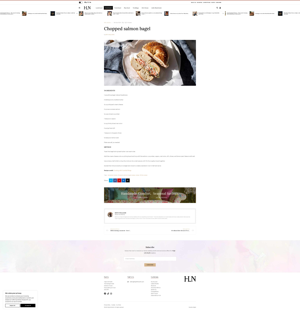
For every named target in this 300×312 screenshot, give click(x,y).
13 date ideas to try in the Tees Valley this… (150, 13)
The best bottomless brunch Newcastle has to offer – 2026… (95, 13)
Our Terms (118, 305)
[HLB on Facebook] (105, 293)
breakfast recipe (112, 175)
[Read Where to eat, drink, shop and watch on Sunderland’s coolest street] (52, 13)
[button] (81, 8)
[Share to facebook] (115, 180)
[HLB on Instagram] (111, 293)
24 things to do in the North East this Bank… (236, 13)
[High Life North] (190, 279)
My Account (154, 281)
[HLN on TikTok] (87, 2)
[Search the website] (217, 7)
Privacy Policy (107, 305)
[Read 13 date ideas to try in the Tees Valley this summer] (138, 13)
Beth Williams (110, 34)
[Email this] (128, 180)
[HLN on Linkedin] (90, 2)
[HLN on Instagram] (88, 2)
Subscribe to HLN (156, 295)
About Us (193, 2)
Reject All (12, 305)
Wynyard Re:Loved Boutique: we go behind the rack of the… (180, 13)
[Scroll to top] (296, 308)
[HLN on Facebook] (85, 2)
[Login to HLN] (220, 7)
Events (213, 2)
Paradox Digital (192, 307)
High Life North (111, 307)
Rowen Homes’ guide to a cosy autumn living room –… (123, 13)
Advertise (199, 2)
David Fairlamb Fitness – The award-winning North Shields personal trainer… (208, 13)
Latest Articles (155, 283)
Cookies (113, 305)
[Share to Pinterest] (119, 180)
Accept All (28, 305)
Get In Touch (154, 293)
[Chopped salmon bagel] (87, 8)
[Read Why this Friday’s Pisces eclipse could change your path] (24, 13)
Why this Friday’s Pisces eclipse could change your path (38, 13)
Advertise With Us (155, 287)
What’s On (153, 289)
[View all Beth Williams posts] (110, 215)
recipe (137, 175)
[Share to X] (111, 180)
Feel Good (107, 22)
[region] (20, 300)
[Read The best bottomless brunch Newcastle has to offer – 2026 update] (81, 13)
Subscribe (218, 2)
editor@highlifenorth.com (137, 281)
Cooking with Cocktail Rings (122, 170)
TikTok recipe (143, 175)
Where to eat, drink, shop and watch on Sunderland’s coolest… (65, 13)
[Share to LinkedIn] (123, 180)
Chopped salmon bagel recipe (126, 175)
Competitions (206, 2)
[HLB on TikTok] (108, 293)
